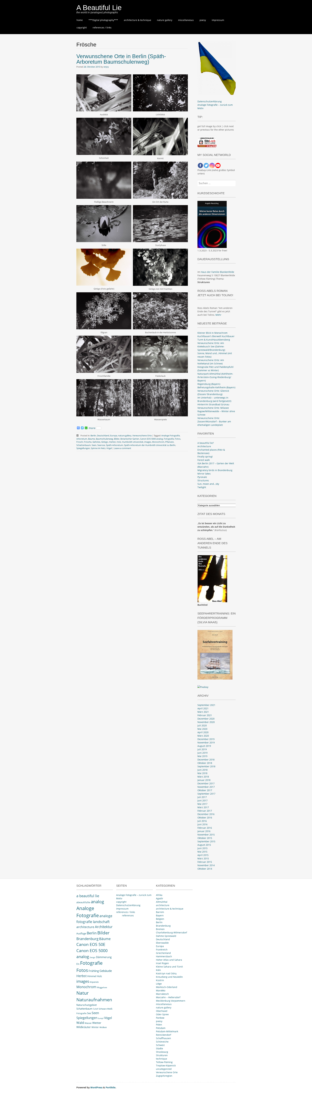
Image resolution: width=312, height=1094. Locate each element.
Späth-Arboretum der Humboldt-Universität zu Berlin (149, 445)
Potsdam (160, 1028)
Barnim (160, 912)
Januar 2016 (203, 831)
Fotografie (169, 438)
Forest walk (203, 460)
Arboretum (81, 438)
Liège (159, 983)
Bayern (160, 915)
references (128, 915)
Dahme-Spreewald (166, 935)
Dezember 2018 (205, 759)
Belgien (160, 918)
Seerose (101, 445)
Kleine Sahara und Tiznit (169, 966)
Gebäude (105, 971)
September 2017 (206, 793)
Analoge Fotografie (170, 435)
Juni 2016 (202, 824)
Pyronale (202, 477)
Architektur (104, 926)
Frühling (94, 971)
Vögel (109, 448)
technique (161, 1058)
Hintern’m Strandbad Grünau (213, 404)
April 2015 (202, 855)
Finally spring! (205, 456)
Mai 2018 (202, 773)
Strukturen (162, 1055)
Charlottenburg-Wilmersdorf (171, 932)
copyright (82, 27)
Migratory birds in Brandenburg (214, 470)
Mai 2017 (202, 803)
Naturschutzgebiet (86, 1005)
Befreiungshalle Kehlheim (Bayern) (216, 387)
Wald (80, 1022)
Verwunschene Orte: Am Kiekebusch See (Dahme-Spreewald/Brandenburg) (211, 346)
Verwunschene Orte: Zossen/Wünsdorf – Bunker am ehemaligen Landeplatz (214, 421)
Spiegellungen (83, 448)
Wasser (88, 1023)
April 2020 (202, 732)
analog (97, 901)
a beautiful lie (87, 895)
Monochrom (158, 441)
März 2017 (203, 807)
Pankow (160, 1017)
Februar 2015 (204, 861)
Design (92, 957)
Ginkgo (104, 441)
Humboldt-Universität (132, 441)
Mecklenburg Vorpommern (170, 1000)
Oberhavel (161, 1010)
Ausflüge (81, 933)
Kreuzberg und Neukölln (169, 976)
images (147, 441)
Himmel (91, 976)
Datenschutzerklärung (209, 101)
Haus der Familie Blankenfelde (217, 271)
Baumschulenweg (104, 438)
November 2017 (206, 786)
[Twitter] (206, 165)
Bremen (160, 929)
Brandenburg (87, 938)
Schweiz (160, 1045)
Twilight (201, 487)
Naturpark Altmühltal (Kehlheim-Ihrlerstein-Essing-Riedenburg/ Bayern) (215, 377)
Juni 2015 (202, 848)
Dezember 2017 (205, 783)
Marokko (160, 990)
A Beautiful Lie (99, 8)
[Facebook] (200, 165)
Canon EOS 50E (90, 944)
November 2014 (206, 865)
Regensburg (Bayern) (208, 384)
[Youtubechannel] (218, 165)
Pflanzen (169, 441)
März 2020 (203, 735)
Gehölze (96, 441)
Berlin (93, 435)
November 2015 (206, 834)
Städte (159, 1048)
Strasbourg (162, 1051)
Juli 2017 (202, 797)
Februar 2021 (204, 715)
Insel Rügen (162, 963)
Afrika (159, 895)
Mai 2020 (202, 728)
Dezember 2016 (205, 814)
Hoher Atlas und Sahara (169, 959)
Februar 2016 (204, 827)
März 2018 (203, 776)
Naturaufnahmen (94, 1000)
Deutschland (103, 435)
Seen (94, 445)
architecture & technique (137, 20)
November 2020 (206, 722)
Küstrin (160, 980)
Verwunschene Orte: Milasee (213, 407)
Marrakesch (162, 993)
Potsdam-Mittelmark (167, 1031)
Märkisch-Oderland (166, 987)
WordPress (96, 1087)
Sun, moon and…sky (208, 483)
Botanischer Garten (129, 438)
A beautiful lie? (205, 442)
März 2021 (203, 711)
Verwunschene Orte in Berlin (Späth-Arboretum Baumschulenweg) (121, 59)
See (89, 1013)
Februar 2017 (204, 810)
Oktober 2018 (204, 763)
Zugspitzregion (164, 1075)
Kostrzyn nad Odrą (166, 973)
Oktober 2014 (204, 868)
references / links (102, 27)
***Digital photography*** (103, 20)
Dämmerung (104, 957)
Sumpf (101, 1018)
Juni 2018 (202, 769)
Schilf (95, 1008)
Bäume (91, 438)
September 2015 (206, 841)
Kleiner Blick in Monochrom (212, 332)
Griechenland (163, 953)
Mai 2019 (202, 756)
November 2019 (206, 742)
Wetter (96, 1023)
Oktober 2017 (204, 790)
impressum (218, 20)
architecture (85, 927)
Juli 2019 (202, 749)
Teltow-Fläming (164, 1062)
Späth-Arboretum (114, 445)
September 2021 (206, 705)
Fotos (177, 438)
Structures (203, 480)
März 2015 (203, 858)
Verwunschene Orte (142, 435)
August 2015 (204, 844)
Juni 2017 (202, 800)
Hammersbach (164, 956)
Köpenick (94, 981)
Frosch (79, 441)
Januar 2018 (203, 780)
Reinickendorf (163, 1034)
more (92, 428)
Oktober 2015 (204, 838)
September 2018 (206, 766)
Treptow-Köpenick (166, 1065)
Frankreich (162, 949)
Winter (95, 1027)
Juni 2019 (202, 752)
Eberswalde (162, 942)
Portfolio (111, 1087)
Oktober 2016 (204, 817)
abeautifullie (83, 902)
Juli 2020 (202, 725)
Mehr (218, 314)
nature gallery (164, 20)
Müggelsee (102, 987)
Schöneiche (162, 1041)
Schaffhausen (163, 1038)
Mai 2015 (202, 851)
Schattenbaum (83, 445)
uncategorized (164, 1068)
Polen (159, 1024)
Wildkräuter (83, 1027)
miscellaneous (186, 20)
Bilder (116, 438)
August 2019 (204, 745)
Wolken (103, 1027)
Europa (113, 435)
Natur (82, 993)
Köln (158, 970)
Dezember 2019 (205, 739)
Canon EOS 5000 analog (151, 438)
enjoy (106, 66)
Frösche (87, 441)
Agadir (159, 898)
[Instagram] (212, 165)
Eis (77, 963)
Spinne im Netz (98, 448)
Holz (119, 441)
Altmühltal (161, 901)
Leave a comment (122, 448)
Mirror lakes (204, 473)
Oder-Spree (162, 1014)
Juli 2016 (202, 820)
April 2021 (202, 708)
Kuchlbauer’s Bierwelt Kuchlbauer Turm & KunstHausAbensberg (215, 338)
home (80, 20)
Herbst (112, 441)
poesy (203, 20)
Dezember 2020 (205, 718)
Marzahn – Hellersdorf (168, 997)
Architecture (204, 446)
